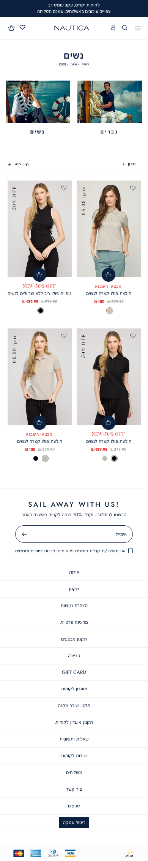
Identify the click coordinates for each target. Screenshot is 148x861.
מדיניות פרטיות (74, 622)
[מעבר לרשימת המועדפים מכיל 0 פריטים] (22, 27)
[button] (12, 28)
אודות (74, 572)
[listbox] (109, 310)
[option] (109, 310)
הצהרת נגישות (74, 605)
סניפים (74, 805)
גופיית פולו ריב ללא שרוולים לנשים (39, 293)
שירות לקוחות (74, 755)
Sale (74, 64)
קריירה (74, 655)
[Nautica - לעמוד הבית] (71, 27)
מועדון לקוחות (74, 688)
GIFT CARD (74, 672)
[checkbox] (109, 108)
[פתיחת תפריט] (138, 28)
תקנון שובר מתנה (74, 705)
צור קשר (74, 789)
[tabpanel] (109, 108)
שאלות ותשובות (74, 738)
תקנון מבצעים (74, 638)
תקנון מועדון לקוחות (74, 722)
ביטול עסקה (74, 822)
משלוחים (74, 772)
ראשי (85, 64)
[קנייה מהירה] (108, 275)
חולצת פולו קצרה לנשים (108, 293)
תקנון (74, 588)
